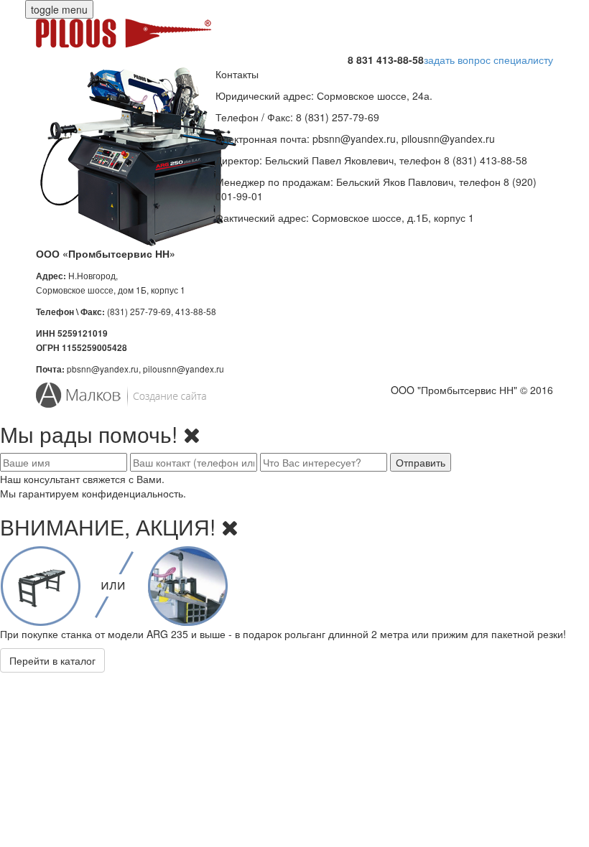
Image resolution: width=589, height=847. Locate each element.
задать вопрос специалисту (488, 59)
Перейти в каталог (52, 660)
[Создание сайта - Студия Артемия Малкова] (160, 395)
